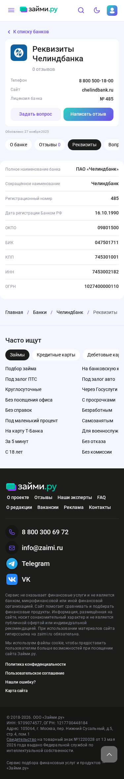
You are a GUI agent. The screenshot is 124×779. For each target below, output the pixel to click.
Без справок (18, 410)
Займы (17, 354)
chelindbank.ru (97, 90)
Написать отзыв (88, 114)
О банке (18, 144)
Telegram (36, 564)
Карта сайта (16, 690)
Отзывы (50, 144)
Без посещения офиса (29, 400)
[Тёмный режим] (96, 10)
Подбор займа (20, 368)
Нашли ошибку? (20, 682)
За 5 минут (16, 441)
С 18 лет (14, 452)
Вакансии (48, 507)
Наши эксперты (75, 497)
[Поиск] (81, 10)
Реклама (74, 507)
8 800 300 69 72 (45, 532)
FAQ (101, 497)
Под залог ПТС (21, 379)
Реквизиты (84, 144)
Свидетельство (21, 739)
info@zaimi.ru (42, 548)
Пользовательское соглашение (34, 673)
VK (26, 579)
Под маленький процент (31, 420)
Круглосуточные (23, 389)
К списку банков (31, 31)
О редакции (19, 507)
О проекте (18, 497)
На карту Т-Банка (24, 430)
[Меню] (11, 10)
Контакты (100, 507)
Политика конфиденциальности (35, 664)
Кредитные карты (56, 354)
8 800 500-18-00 (96, 80)
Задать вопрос (35, 114)
